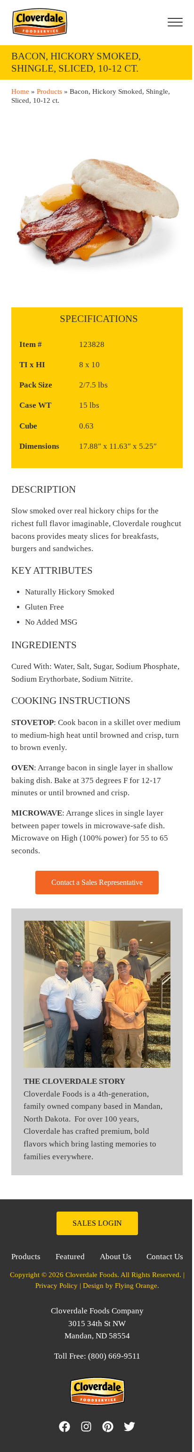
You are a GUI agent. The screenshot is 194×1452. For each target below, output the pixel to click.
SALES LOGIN (97, 1223)
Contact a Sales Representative (97, 882)
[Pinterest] (110, 1426)
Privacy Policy (56, 1285)
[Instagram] (88, 1426)
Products (49, 91)
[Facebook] (64, 1426)
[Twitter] (132, 1426)
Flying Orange (136, 1285)
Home (20, 91)
